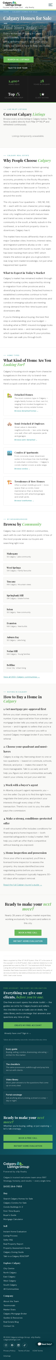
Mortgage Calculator (13, 1219)
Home (6, 12)
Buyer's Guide (9, 1215)
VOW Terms (37, 1351)
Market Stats (9, 1309)
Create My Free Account (28, 1025)
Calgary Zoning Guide (13, 1252)
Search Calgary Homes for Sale (18, 1198)
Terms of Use (24, 1351)
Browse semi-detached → (26, 440)
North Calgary (10, 1272)
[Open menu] (50, 4)
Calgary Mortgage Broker (15, 1313)
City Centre (8, 1268)
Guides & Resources (13, 1317)
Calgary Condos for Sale (15, 1203)
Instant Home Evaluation (28, 941)
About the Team (11, 1301)
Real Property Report (13, 1244)
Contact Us (8, 1326)
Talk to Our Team (17, 68)
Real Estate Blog (11, 1322)
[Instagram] (5, 1345)
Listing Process (10, 1235)
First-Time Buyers (11, 1211)
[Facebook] (12, 1345)
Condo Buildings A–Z (13, 1207)
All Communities (11, 1289)
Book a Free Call (28, 932)
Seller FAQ (8, 1240)
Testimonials (9, 1305)
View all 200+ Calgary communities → (21, 677)
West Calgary (9, 1280)
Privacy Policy (9, 1351)
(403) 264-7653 (12, 1186)
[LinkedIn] (18, 1345)
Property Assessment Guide (16, 1248)
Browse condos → (22, 469)
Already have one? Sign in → (17, 1033)
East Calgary (9, 1276)
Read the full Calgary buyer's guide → (22, 884)
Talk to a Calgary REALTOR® (16, 1256)
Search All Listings (18, 59)
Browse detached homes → (26, 411)
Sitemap (7, 1356)
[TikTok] (24, 1345)
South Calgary (10, 1285)
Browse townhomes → (24, 501)
